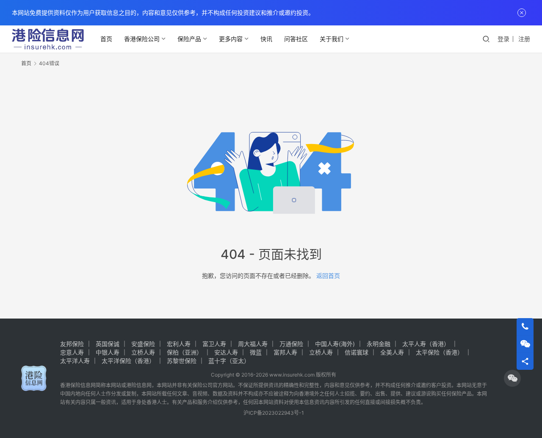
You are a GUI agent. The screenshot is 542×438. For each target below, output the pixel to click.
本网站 (113, 385)
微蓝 (256, 352)
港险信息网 (139, 385)
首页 (106, 38)
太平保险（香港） (439, 352)
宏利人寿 (179, 343)
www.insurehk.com (292, 374)
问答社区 (296, 38)
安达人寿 (226, 352)
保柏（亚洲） (184, 352)
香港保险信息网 (78, 385)
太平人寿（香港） (426, 343)
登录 (503, 38)
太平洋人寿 (75, 360)
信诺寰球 (356, 352)
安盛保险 (143, 343)
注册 (524, 38)
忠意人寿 (72, 352)
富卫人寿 (214, 343)
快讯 (266, 38)
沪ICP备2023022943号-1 (273, 413)
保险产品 (189, 38)
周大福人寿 (253, 343)
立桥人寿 (143, 352)
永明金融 (378, 343)
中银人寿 (107, 352)
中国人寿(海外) (335, 343)
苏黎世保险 (181, 360)
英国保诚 (107, 343)
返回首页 (328, 275)
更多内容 (231, 38)
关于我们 (331, 38)
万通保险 (291, 343)
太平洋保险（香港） (128, 360)
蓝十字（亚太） (229, 360)
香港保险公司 (142, 38)
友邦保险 (72, 343)
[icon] (512, 378)
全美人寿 (392, 352)
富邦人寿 (285, 352)
